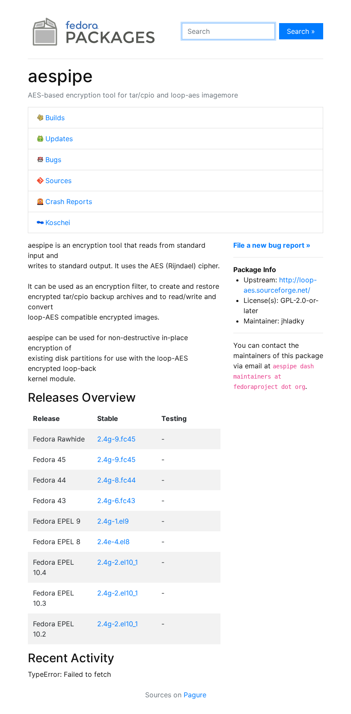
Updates (59, 138)
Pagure (195, 694)
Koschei (57, 222)
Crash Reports (68, 201)
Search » (301, 31)
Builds (55, 117)
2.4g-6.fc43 (116, 500)
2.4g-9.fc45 (116, 439)
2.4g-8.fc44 (116, 480)
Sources (58, 180)
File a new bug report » (271, 245)
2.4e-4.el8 (113, 541)
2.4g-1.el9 (113, 521)
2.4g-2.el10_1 (117, 562)
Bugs (53, 159)
